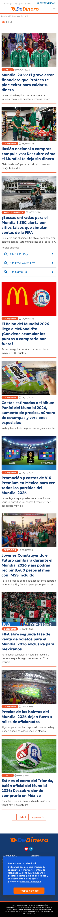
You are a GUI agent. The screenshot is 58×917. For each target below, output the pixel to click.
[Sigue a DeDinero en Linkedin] (31, 849)
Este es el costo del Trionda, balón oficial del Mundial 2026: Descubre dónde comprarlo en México (27, 788)
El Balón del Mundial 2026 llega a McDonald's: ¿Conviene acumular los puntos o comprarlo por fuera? (25, 334)
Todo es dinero (13, 212)
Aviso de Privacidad (30, 881)
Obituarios (36, 856)
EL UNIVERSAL (9, 856)
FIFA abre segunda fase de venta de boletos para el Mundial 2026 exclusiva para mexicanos (28, 641)
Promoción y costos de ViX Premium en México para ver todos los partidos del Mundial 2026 (28, 485)
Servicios (10, 550)
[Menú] (54, 9)
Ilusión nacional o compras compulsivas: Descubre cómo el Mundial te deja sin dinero (29, 154)
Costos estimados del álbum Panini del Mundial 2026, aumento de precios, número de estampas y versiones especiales (28, 412)
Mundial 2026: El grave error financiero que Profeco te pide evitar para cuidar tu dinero (28, 82)
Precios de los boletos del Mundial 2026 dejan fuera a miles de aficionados (27, 716)
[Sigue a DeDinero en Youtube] (26, 849)
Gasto (8, 69)
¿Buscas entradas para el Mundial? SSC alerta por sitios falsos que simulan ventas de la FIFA (25, 225)
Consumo (10, 143)
